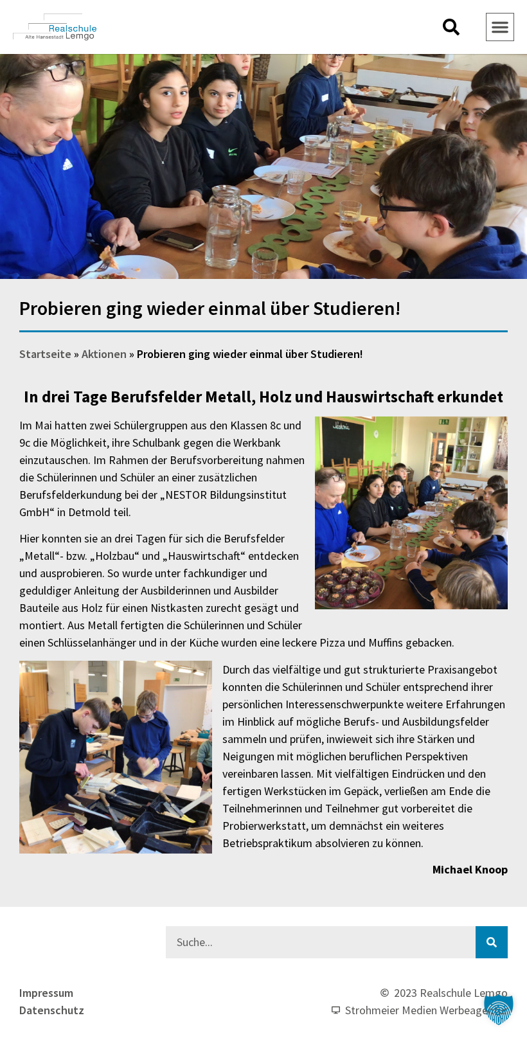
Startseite (45, 353)
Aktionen (104, 353)
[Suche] (492, 942)
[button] (451, 27)
